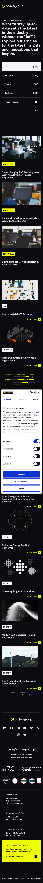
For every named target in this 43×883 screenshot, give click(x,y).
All (21, 66)
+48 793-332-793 (24, 758)
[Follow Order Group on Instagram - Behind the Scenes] (18, 729)
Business (21, 93)
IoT (21, 110)
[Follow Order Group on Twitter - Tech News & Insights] (31, 729)
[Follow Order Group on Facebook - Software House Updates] (11, 729)
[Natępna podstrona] (29, 695)
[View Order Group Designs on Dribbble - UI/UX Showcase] (18, 736)
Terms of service (34, 878)
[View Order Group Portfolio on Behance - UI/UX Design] (38, 729)
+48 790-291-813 (24, 754)
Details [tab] (21, 399)
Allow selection (21, 481)
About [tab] (35, 399)
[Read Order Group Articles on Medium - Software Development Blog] (24, 736)
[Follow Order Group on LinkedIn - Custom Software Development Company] (4, 729)
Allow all (21, 474)
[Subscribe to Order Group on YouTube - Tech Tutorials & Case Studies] (24, 729)
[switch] (36, 449)
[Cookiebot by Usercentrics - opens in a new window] (30, 392)
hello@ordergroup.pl (21, 749)
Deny (21, 488)
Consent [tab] (7, 399)
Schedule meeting (14, 856)
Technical (21, 75)
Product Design (21, 102)
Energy (21, 84)
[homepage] (12, 6)
